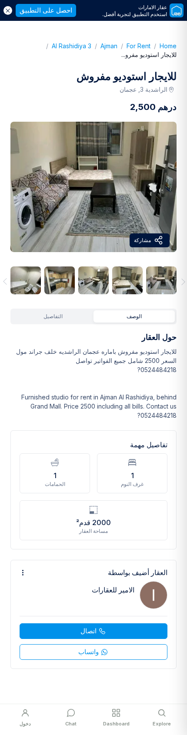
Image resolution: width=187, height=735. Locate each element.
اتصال (88, 631)
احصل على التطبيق (46, 10)
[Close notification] (8, 10)
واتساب (88, 652)
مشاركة (142, 240)
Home (163, 46)
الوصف (134, 316)
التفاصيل (53, 316)
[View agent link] (93, 614)
